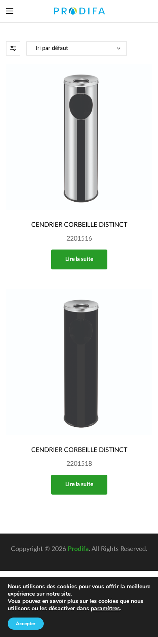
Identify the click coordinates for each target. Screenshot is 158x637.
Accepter (26, 623)
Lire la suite (79, 259)
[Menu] (9, 11)
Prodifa (78, 549)
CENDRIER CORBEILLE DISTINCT (79, 225)
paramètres (105, 608)
